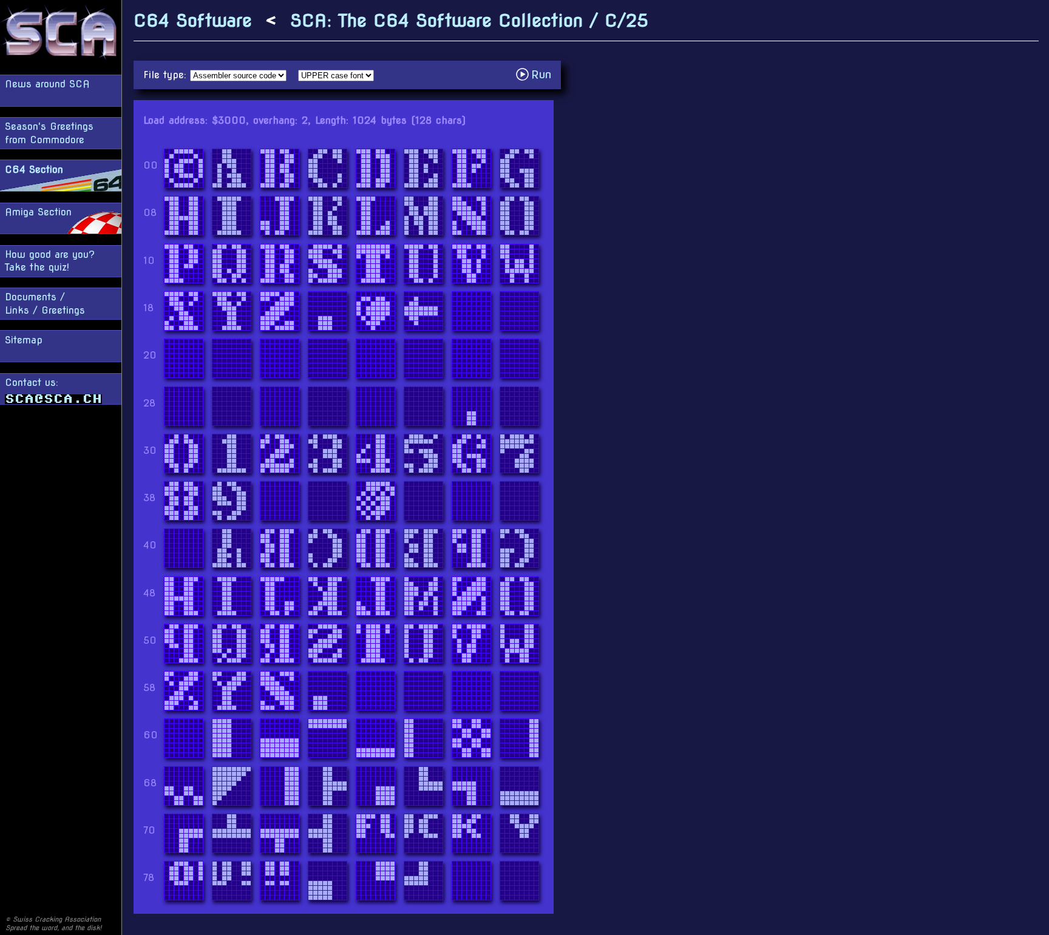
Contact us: (31, 382)
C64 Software (193, 20)
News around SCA (47, 84)
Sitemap (23, 340)
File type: (166, 75)
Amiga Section (38, 212)
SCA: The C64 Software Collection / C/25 (469, 20)
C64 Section (34, 169)
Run (537, 74)
